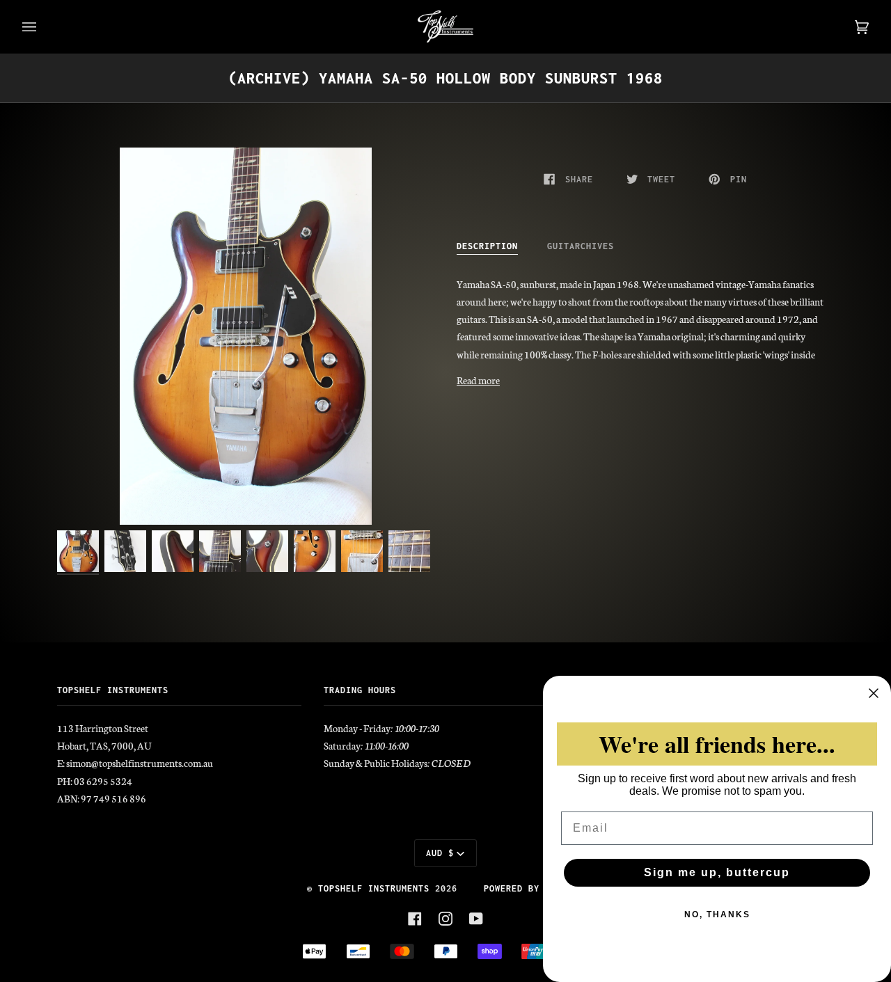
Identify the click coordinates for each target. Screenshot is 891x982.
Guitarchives (580, 246)
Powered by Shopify (534, 888)
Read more (478, 380)
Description (487, 246)
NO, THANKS (717, 914)
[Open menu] (43, 27)
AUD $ (440, 853)
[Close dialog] (873, 693)
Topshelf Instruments (373, 888)
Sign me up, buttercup (717, 872)
